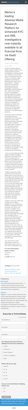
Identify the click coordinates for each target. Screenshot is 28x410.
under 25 (6, 366)
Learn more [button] (21, 403)
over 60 (6, 378)
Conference (7, 349)
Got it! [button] (14, 408)
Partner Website (8, 352)
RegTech (14, 271)
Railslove (3, 292)
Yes (4, 388)
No (4, 391)
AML (18, 269)
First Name (5, 327)
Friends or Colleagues (9, 355)
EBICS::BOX (4, 281)
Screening (8, 271)
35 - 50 (5, 372)
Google (5, 346)
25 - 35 (5, 369)
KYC (15, 269)
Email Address (6, 320)
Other (5, 358)
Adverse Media (9, 269)
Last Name (5, 334)
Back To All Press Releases (13, 273)
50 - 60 (5, 375)
